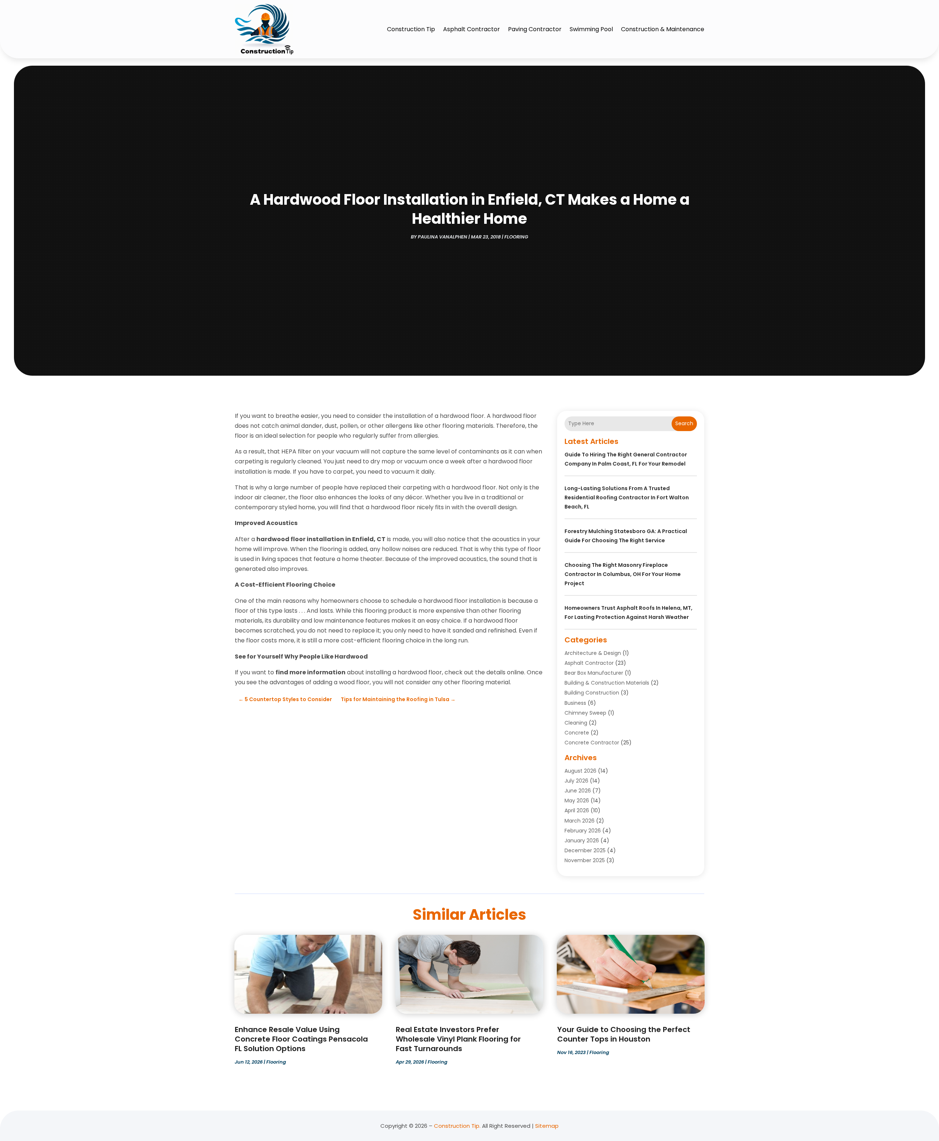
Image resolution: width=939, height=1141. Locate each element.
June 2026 (578, 790)
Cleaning (576, 722)
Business (575, 703)
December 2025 (585, 850)
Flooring (516, 236)
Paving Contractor (535, 29)
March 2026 (580, 820)
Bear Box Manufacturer (594, 673)
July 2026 (576, 780)
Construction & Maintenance (662, 29)
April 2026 (577, 810)
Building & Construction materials (607, 682)
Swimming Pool (591, 29)
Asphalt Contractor (471, 29)
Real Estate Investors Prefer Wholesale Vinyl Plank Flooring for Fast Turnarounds (458, 1039)
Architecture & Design (593, 653)
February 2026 (583, 830)
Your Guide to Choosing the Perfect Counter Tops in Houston (623, 1034)
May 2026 (577, 800)
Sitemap (547, 1126)
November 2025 (585, 860)
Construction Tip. (457, 1126)
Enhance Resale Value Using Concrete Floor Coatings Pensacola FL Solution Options (301, 1039)
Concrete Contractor (592, 742)
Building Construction (592, 692)
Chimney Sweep (585, 713)
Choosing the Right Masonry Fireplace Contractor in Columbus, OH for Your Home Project (623, 574)
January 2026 (582, 840)
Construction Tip (411, 29)
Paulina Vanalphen (442, 236)
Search (684, 423)
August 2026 (580, 770)
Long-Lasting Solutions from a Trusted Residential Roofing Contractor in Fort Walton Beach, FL (627, 497)
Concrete (577, 732)
